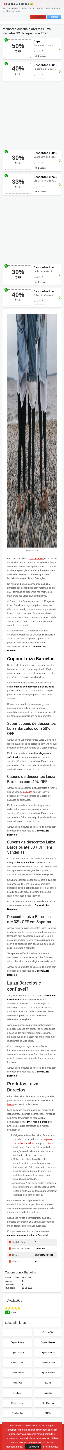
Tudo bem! (33, 1446)
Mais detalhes (50, 1446)
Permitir (54, 16)
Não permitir (38, 16)
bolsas (10, 1104)
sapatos (48, 1139)
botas (48, 1143)
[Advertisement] (32, 115)
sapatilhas (29, 1143)
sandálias (18, 1143)
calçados (27, 792)
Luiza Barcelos (36, 558)
